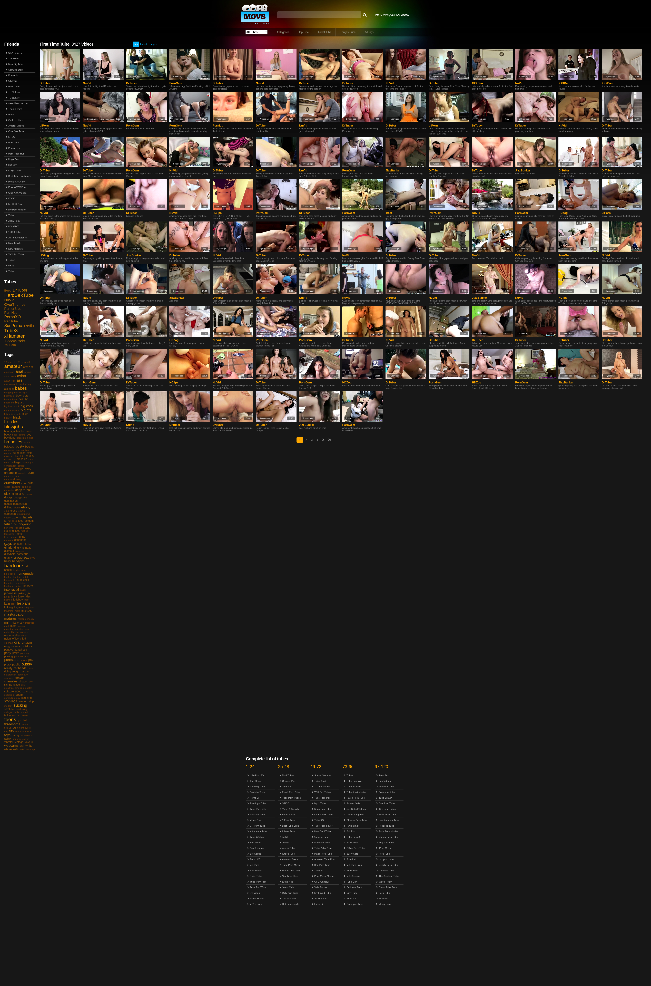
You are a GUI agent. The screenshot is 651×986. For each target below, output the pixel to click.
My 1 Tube (320, 803)
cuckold (22, 473)
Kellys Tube (14, 170)
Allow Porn (14, 220)
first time (8, 527)
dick (7, 494)
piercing (24, 653)
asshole (9, 388)
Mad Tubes (288, 775)
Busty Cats (352, 853)
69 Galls (383, 898)
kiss (28, 596)
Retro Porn (352, 870)
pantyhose (20, 649)
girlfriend (10, 547)
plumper (18, 656)
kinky (21, 596)
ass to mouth (11, 384)
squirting (26, 697)
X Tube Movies (322, 786)
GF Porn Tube (257, 825)
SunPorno (13, 325)
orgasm (27, 642)
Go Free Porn (15, 120)
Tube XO (319, 820)
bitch (25, 413)
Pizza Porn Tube (323, 853)
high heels (9, 573)
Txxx (389, 213)
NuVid (9, 300)
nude (7, 635)
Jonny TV (287, 842)
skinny (8, 684)
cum (31, 473)
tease (25, 715)
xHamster (14, 336)
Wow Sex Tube (322, 842)
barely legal (20, 392)
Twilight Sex (353, 825)
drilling (8, 507)
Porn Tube (13, 142)
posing (23, 660)
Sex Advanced (257, 848)
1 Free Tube (288, 820)
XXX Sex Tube (16, 254)
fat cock (12, 520)
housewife (9, 580)
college (16, 462)
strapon (22, 701)
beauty (23, 399)
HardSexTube (19, 295)
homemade (25, 573)
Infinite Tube (288, 831)
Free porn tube (387, 792)
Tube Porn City (258, 809)
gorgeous (22, 554)
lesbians (24, 603)
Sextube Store (16, 69)
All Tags (369, 32)
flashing (9, 530)
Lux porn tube (386, 859)
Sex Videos (385, 781)
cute (31, 483)
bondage (9, 431)
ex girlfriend (23, 514)
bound (22, 434)
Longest (153, 44)
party (7, 653)
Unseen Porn (289, 781)
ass (20, 380)
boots (29, 431)
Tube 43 (286, 786)
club (30, 459)
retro (30, 668)
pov (30, 660)
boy (29, 434)
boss (14, 434)
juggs (7, 596)
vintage (19, 742)
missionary (17, 622)
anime (27, 372)
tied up (8, 727)
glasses (19, 551)
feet (20, 520)
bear (14, 399)
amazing (28, 366)
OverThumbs (14, 304)
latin (7, 603)
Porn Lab (351, 859)
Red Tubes (14, 86)
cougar (21, 465)
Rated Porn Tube (356, 797)
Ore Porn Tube (387, 803)
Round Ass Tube (291, 870)
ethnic (21, 510)
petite (15, 653)
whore (8, 749)
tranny (15, 735)
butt (27, 446)
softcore (9, 691)
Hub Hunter (256, 870)
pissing (8, 656)
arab (13, 376)
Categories (283, 32)
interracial (11, 589)
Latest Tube (324, 32)
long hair (29, 607)
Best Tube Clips (290, 825)
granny (8, 557)
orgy (7, 646)
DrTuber (20, 290)
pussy (27, 664)
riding (7, 671)
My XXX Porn (15, 204)
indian (18, 586)
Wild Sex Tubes (322, 792)
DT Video (255, 893)
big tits (26, 410)
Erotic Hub (287, 881)
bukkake (9, 446)
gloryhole (9, 554)
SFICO (285, 803)
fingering (25, 524)
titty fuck (19, 731)
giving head (24, 547)
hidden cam (19, 570)
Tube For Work (258, 887)
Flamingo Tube (258, 803)
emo (6, 510)
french (19, 533)
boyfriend (9, 437)
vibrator (8, 742)
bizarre (8, 417)
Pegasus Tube (386, 825)
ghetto (27, 544)
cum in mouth (11, 476)
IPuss (11, 114)
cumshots (12, 483)
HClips (217, 213)
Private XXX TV (16, 181)
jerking (22, 593)
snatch (28, 688)
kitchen (8, 599)
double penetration (15, 503)
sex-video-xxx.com (18, 103)
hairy (7, 561)
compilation (10, 465)
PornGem (175, 83)
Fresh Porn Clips (291, 792)
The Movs (13, 58)
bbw (19, 395)
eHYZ (11, 265)
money (21, 626)
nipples (24, 632)
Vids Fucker (320, 887)
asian (21, 376)
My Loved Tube (322, 893)
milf (6, 622)
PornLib (218, 125)
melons (22, 618)
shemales (10, 681)
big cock (27, 406)
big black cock (11, 406)
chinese (8, 456)
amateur (13, 366)
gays (8, 544)
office (15, 638)
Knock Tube (288, 853)
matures (10, 618)
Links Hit (318, 904)
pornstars (11, 660)
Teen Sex (384, 775)
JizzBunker (393, 170)
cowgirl (19, 469)
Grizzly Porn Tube (388, 865)
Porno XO (255, 859)
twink (7, 738)
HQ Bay (12, 164)
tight (15, 727)
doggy (8, 497)
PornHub (10, 312)
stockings (10, 701)
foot (17, 530)
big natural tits (11, 410)
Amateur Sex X (290, 859)
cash (17, 450)
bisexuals (16, 414)
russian (25, 671)
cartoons (9, 450)
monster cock (21, 629)
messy (30, 618)
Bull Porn (351, 831)
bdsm (26, 395)
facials (27, 517)
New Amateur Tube (389, 820)
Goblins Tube (321, 837)
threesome (12, 724)
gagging (8, 540)
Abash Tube (288, 848)
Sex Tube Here (290, 876)
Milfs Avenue (353, 876)
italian (23, 589)
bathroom (9, 395)
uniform (17, 739)
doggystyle (20, 497)
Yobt (21, 341)
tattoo (7, 715)
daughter (9, 490)
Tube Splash (385, 797)
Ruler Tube (256, 876)
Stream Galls (353, 803)
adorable (26, 362)
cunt (23, 483)
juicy (14, 596)
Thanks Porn (15, 109)
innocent (28, 586)
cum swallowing (12, 479)
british (30, 437)
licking (8, 607)
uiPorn (44, 125)
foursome (9, 534)
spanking (28, 691)
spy (18, 698)
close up (22, 459)
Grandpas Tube (355, 904)
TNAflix (28, 326)
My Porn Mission (17, 209)
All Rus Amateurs (17, 237)
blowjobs (13, 426)
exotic (7, 517)
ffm (15, 524)
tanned (24, 712)
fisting (26, 527)
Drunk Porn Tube (323, 814)
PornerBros (12, 309)
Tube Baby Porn (323, 848)
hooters (17, 577)
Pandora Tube (386, 786)
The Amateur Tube (389, 876)
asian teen (9, 380)
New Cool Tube (322, 831)
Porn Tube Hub (16, 153)
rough (15, 671)
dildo (15, 494)
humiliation (20, 583)
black (17, 417)
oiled (23, 638)
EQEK (11, 198)
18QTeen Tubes (387, 809)
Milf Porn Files (354, 865)
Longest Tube (347, 32)
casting (25, 450)
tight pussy (25, 727)
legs (13, 603)
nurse (24, 635)
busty (20, 446)
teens (10, 719)
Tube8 (11, 260)
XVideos (10, 341)
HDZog (563, 213)
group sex (21, 557)
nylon (7, 638)
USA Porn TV (15, 53)
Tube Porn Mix (322, 797)
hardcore (13, 565)
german (18, 544)
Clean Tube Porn (388, 887)
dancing (16, 486)
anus (6, 376)
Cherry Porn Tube (388, 837)
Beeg (7, 290)
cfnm (29, 452)
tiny (6, 731)
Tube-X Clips (257, 837)
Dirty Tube (352, 893)
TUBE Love (14, 92)
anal (19, 371)
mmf (6, 626)
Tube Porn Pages (291, 797)
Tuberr (11, 215)
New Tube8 (14, 243)
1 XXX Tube (14, 232)
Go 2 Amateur (321, 881)
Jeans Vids (288, 887)
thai (25, 720)
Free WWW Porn (17, 187)
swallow (9, 709)
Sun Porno (255, 842)
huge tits (8, 583)
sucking (20, 705)
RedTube (11, 321)
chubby (30, 456)
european (10, 513)
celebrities (19, 452)
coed (6, 462)
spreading (9, 698)
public (16, 664)
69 (19, 362)
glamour (9, 550)
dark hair (26, 486)
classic (7, 459)
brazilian (21, 437)
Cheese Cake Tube (357, 820)
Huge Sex (13, 159)
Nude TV (351, 898)
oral (17, 642)
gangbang (20, 539)
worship (30, 749)
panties (8, 649)
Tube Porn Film (258, 881)
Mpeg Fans (385, 904)
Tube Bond (320, 781)
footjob (24, 530)
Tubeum (318, 870)
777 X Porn (256, 904)
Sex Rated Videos (356, 809)
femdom (29, 520)
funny (21, 536)
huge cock (22, 579)
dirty (21, 493)
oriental (16, 646)
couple (8, 469)
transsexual (27, 735)
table (16, 712)
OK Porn (12, 81)
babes (21, 388)
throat (25, 724)
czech (7, 486)
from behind (10, 537)
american (9, 372)
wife (15, 749)
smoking (19, 688)
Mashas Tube (354, 786)
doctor (29, 494)
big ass (19, 402)
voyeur (29, 742)
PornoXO (12, 317)
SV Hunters (320, 898)
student (8, 705)
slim (23, 684)
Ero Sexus (255, 853)
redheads (20, 668)
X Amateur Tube (258, 831)
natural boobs (11, 632)
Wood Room (385, 881)
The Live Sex (289, 898)
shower (23, 681)
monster (8, 629)
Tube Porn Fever (323, 825)
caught (8, 453)
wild (22, 749)
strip (31, 701)
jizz (29, 593)
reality (8, 668)
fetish (8, 524)
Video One (255, 820)
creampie (10, 473)
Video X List (288, 814)
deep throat (23, 490)
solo (18, 691)
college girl (27, 462)
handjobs (18, 561)
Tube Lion (352, 881)
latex (26, 599)
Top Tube (304, 32)
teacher (16, 715)
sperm (19, 694)
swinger (8, 712)
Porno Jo (13, 75)
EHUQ (11, 137)
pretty (7, 664)
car (32, 446)
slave (16, 684)
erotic (13, 510)
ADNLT (286, 837)
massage (26, 610)
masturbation (14, 614)
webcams (11, 745)
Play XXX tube (386, 842)
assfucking (25, 384)
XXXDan (477, 83)
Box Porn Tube (322, 865)
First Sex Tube (257, 814)
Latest (143, 44)
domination (11, 500)
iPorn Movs (385, 848)
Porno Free (14, 148)
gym (32, 557)
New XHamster (16, 248)
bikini (7, 414)
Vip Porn (254, 865)
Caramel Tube (386, 870)
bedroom (9, 402)
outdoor (27, 646)
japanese (10, 593)
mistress (29, 622)
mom (13, 625)
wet (22, 745)
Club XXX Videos (17, 192)
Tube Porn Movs (291, 865)
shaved (20, 678)
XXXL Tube (352, 842)
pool (26, 656)
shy (31, 681)
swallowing (21, 709)
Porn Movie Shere (324, 876)
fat (5, 520)
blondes (11, 421)
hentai (8, 569)
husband (9, 586)
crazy (28, 469)
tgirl (19, 720)
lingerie (18, 607)
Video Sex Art (257, 898)
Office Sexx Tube (356, 848)
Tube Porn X (353, 837)
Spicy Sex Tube (322, 809)
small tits (9, 688)
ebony (25, 507)
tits (11, 731)
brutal (27, 442)
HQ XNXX (13, 226)
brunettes (13, 441)
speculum (9, 694)
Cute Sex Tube (16, 131)
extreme (17, 517)
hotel (25, 577)
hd (26, 566)
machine (8, 610)
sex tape (8, 678)
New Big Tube (15, 64)
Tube (11, 271)
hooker (8, 577)
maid (17, 610)
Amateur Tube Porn (324, 859)
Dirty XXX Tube (290, 893)
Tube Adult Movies (356, 792)
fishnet (18, 527)
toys (7, 735)
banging (8, 392)
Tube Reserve (354, 781)
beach (7, 399)
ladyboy (18, 599)
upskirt (25, 739)
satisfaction (10, 674)
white (29, 745)
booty (7, 434)
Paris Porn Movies (388, 831)
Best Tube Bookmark (19, 176)
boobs (20, 431)
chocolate (19, 456)
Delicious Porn (354, 887)
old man (8, 642)
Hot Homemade (290, 904)
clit (14, 459)
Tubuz (350, 775)
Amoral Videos (16, 125)
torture (28, 731)
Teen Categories (355, 814)
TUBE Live (14, 97)
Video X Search (290, 809)
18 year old (10, 362)
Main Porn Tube (387, 814)
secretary (23, 674)
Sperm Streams (322, 775)
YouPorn (10, 345)
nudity (16, 635)
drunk (17, 507)
